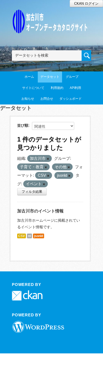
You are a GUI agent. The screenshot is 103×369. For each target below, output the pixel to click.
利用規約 (57, 88)
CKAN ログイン (86, 4)
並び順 (22, 125)
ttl (29, 236)
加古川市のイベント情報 (40, 211)
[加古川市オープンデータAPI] (51, 15)
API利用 (75, 88)
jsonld (38, 236)
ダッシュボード (70, 99)
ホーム (29, 77)
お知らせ (27, 99)
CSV (21, 236)
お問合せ (46, 99)
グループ (72, 77)
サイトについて (33, 88)
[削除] (48, 158)
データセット (49, 77)
